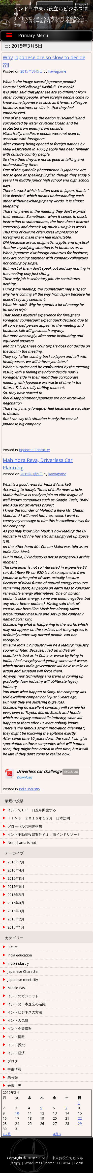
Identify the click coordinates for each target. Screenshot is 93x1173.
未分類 (12, 1077)
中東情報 (14, 1069)
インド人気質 (17, 1020)
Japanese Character (34, 449)
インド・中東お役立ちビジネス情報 (51, 11)
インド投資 (16, 1044)
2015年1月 (15, 927)
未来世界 (14, 1085)
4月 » (57, 1134)
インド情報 (16, 1036)
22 (80, 1118)
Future (12, 947)
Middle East (16, 987)
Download (24, 777)
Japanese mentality (22, 979)
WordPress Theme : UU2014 (47, 1163)
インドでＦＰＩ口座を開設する (31, 810)
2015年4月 (15, 902)
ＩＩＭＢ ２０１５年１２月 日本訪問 (38, 818)
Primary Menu (33, 35)
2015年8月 (15, 878)
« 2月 (7, 1134)
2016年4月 (15, 870)
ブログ (12, 1061)
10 (17, 1113)
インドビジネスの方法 (24, 1012)
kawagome (57, 71)
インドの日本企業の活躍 (26, 1004)
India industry (29, 789)
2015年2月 (15, 919)
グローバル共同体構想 (24, 826)
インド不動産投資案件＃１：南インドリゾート (43, 834)
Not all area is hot (21, 842)
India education (19, 955)
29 (80, 1123)
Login (78, 1163)
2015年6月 (15, 886)
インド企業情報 (19, 1028)
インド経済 (16, 1053)
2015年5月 (15, 894)
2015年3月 (15, 911)
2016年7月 (15, 862)
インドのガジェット (23, 996)
